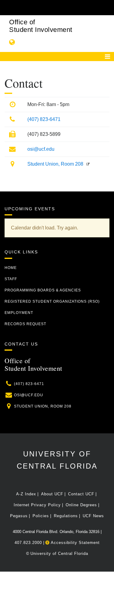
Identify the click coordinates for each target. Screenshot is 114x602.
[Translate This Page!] (12, 42)
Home (11, 268)
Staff (11, 279)
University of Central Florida (59, 553)
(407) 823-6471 (43, 119)
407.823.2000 (28, 542)
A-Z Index (26, 494)
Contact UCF (81, 494)
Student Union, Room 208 (55, 164)
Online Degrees (81, 505)
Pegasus (19, 516)
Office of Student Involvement (40, 25)
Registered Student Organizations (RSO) (52, 301)
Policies (41, 516)
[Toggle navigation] (107, 56)
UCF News (93, 516)
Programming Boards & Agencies (43, 290)
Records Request (25, 324)
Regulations (66, 516)
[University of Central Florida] (46, 7)
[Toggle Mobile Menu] (107, 7)
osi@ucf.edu (40, 149)
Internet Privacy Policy (37, 505)
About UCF (52, 494)
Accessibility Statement (75, 542)
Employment (19, 313)
